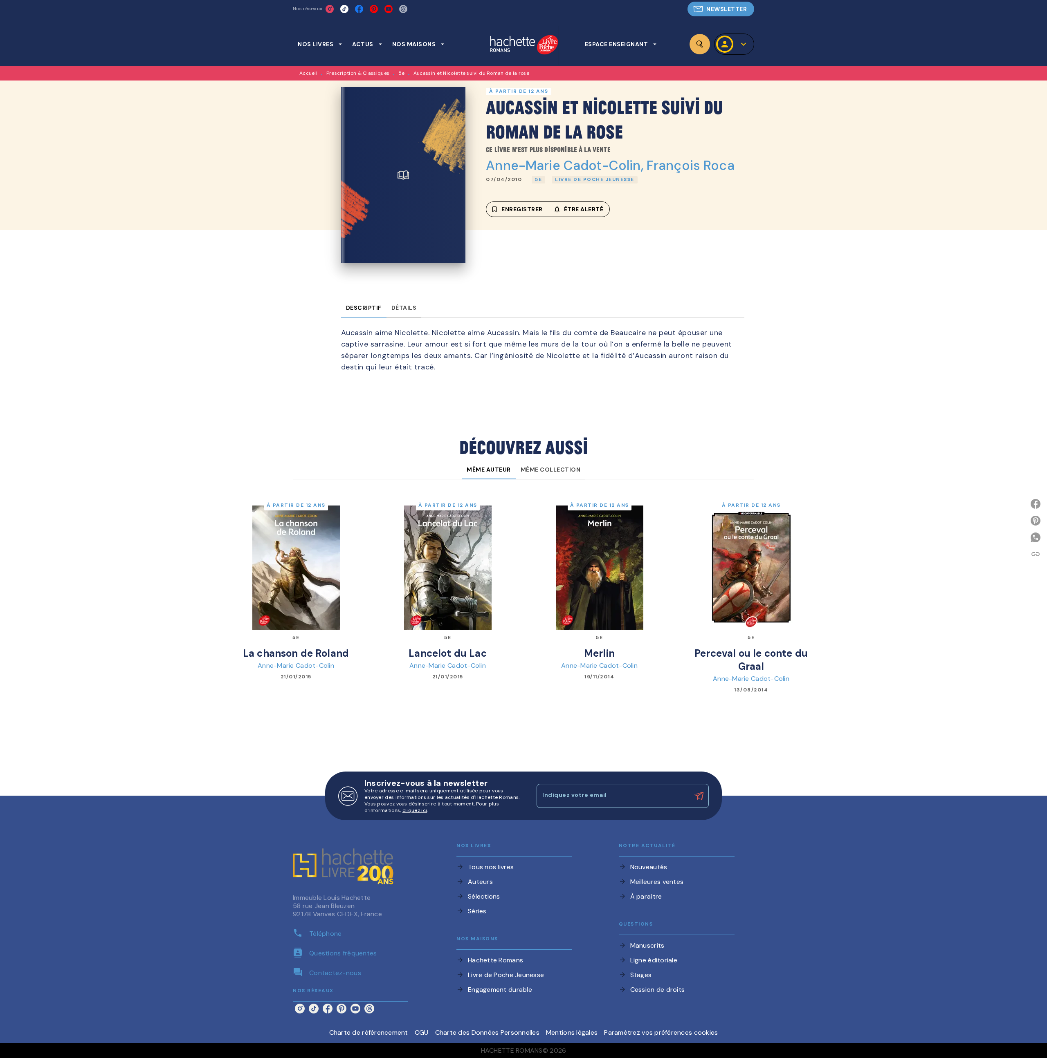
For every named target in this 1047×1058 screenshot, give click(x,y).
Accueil (308, 73)
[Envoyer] (699, 796)
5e (401, 73)
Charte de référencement (368, 1032)
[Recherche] (700, 44)
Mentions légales (572, 1032)
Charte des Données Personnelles (487, 1032)
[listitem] (329, 9)
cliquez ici (414, 810)
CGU (422, 1032)
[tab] (320, 44)
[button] (721, 9)
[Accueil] (524, 45)
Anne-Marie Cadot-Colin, (566, 165)
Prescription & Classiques (358, 73)
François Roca (691, 165)
